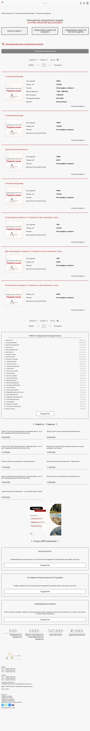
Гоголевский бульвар (14, 76)
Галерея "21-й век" (7, 697)
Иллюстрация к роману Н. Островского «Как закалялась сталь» (32, 217)
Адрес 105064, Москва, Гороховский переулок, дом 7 (17, 686)
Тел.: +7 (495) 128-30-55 (8, 676)
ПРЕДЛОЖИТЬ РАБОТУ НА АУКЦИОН (45, 31)
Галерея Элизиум (6, 696)
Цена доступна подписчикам (36, 133)
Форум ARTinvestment (8, 699)
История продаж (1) (78, 106)
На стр (52, 60)
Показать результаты (45, 51)
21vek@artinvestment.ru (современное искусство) (16, 684)
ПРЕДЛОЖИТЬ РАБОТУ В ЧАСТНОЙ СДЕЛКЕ (75, 31)
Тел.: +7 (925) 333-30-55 (8, 678)
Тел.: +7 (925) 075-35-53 (8, 671)
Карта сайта (5, 689)
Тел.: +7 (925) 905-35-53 (8, 670)
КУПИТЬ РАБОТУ (14, 31)
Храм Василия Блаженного (16, 149)
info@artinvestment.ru (8, 682)
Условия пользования (8, 700)
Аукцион (4, 694)
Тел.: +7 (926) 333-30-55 (8, 679)
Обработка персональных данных (11, 702)
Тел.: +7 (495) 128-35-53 (8, 668)
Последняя (57, 65)
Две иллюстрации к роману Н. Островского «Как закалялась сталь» (33, 251)
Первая (31, 65)
